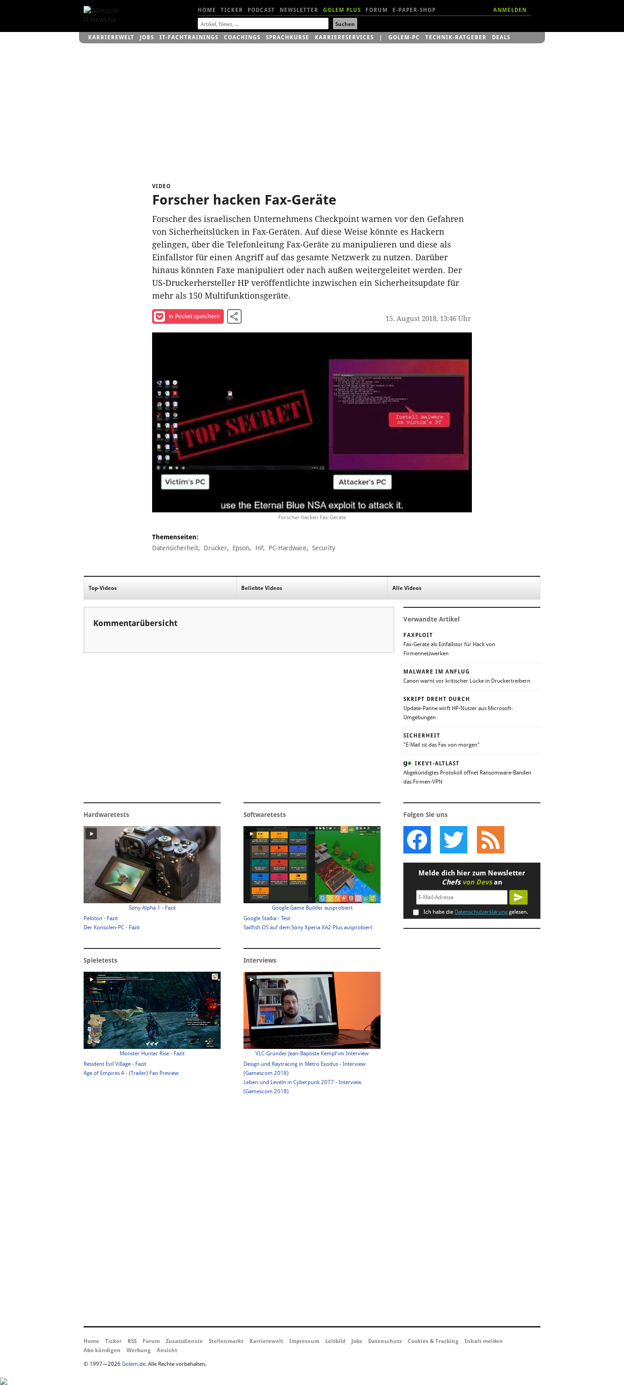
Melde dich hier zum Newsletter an (471, 877)
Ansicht (167, 1350)
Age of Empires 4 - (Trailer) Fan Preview (131, 1073)
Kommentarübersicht (135, 623)
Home (207, 10)
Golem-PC (404, 37)
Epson (241, 548)
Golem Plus (342, 10)
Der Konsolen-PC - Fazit (112, 927)
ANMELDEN (510, 10)
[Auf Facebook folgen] (417, 839)
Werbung (139, 1350)
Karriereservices (344, 37)
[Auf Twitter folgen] (453, 839)
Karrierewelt (111, 37)
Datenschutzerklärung (481, 912)
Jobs (147, 37)
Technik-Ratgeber (456, 37)
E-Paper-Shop (414, 10)
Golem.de (133, 1364)
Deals (501, 37)
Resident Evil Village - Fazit (115, 1064)
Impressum (304, 1341)
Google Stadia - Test (266, 918)
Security (323, 548)
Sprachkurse (287, 37)
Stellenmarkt (226, 1341)
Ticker (232, 10)
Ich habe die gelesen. (475, 912)
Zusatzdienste (184, 1341)
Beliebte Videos (261, 588)
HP (259, 548)
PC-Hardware (288, 548)
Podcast (261, 10)
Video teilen (234, 316)
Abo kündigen (102, 1350)
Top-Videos (103, 588)
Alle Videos (407, 588)
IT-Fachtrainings (188, 37)
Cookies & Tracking (433, 1341)
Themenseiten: (175, 537)
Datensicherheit (175, 548)
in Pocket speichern (194, 316)
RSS (132, 1341)
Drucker (215, 548)
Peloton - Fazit (101, 918)
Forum (376, 10)
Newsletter (299, 10)
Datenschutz (385, 1341)
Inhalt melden (484, 1341)
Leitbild (335, 1341)
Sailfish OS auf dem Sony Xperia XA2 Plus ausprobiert (307, 927)
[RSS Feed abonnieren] (490, 839)
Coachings (242, 37)
